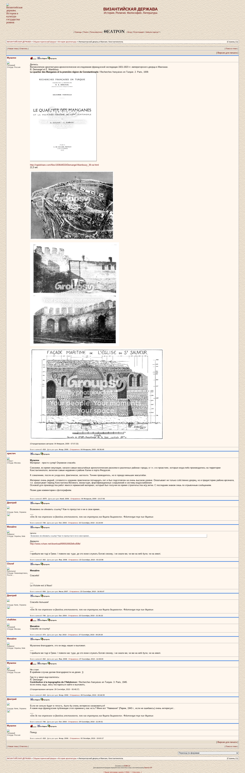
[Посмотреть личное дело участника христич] (45, 455)
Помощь (78, 32)
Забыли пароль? (152, 32)
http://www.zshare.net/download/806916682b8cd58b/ (55, 543)
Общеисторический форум (44, 42)
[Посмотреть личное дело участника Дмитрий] (45, 504)
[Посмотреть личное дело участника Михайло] (45, 528)
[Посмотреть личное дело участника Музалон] (52, 59)
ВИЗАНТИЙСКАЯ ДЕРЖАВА (19, 42)
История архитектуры (67, 42)
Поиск (85, 32)
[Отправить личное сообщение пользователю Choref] (35, 565)
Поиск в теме (231, 49)
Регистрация (138, 32)
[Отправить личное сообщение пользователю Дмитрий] (35, 504)
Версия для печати (227, 53)
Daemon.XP (148, 768)
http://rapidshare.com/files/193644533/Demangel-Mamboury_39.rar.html (64, 165)
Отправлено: (75, 449)
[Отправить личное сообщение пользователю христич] (35, 455)
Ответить (24, 49)
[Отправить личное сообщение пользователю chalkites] (42, 621)
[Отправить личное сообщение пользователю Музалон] (42, 59)
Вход (130, 32)
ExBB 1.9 (127, 766)
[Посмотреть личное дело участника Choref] (45, 565)
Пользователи (96, 32)
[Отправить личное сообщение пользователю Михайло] (35, 528)
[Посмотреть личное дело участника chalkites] (52, 621)
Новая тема (13, 49)
